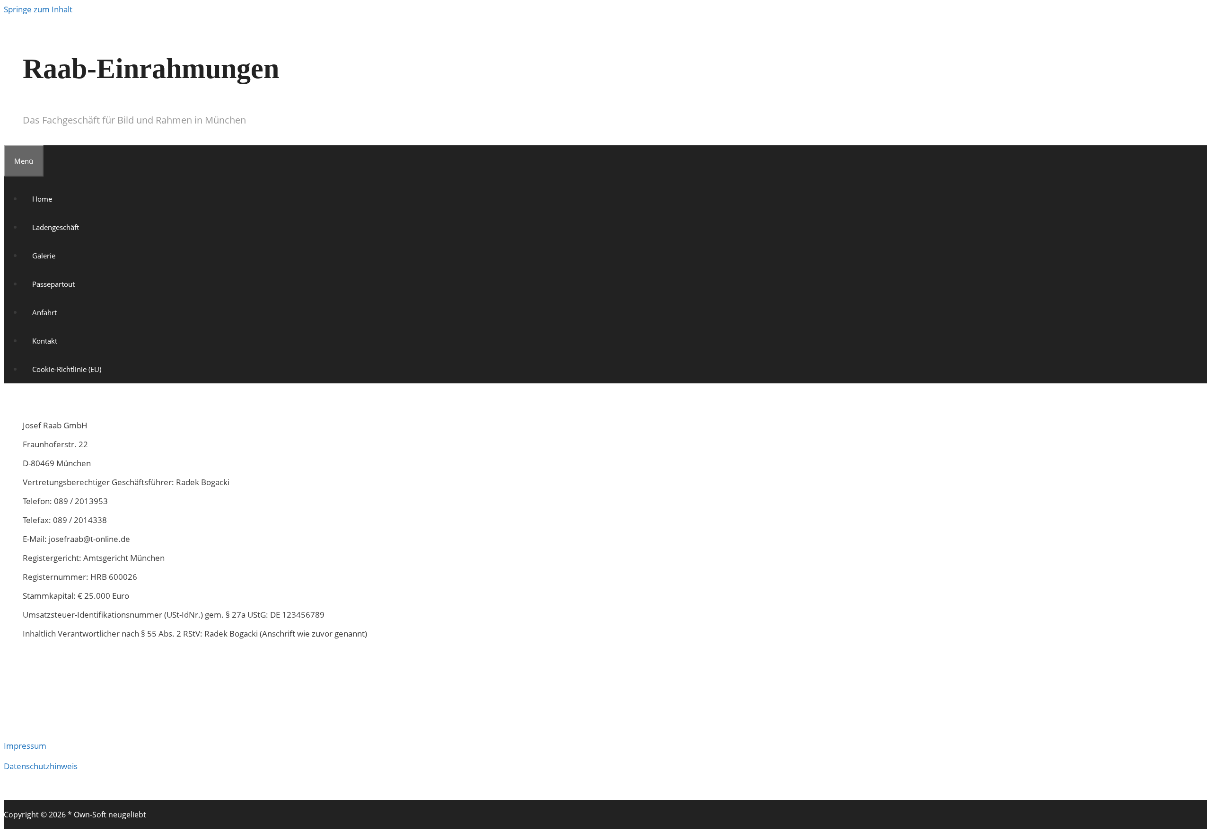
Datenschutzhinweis (41, 766)
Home (42, 199)
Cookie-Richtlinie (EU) (66, 369)
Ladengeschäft (55, 227)
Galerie (43, 255)
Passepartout (53, 284)
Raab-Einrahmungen (151, 68)
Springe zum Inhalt (38, 9)
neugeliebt (127, 814)
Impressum (25, 745)
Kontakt (44, 341)
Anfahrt (44, 312)
